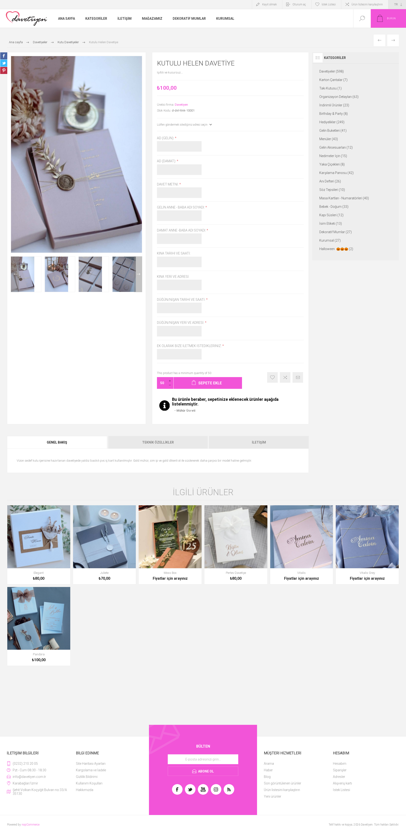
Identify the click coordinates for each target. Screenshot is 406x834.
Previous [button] (15, 274)
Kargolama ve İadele (91, 770)
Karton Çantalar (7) (333, 80)
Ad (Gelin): (166, 138)
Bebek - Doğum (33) (333, 206)
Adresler (339, 777)
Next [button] (138, 274)
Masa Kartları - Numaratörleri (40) (344, 198)
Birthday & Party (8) (333, 114)
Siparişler (340, 770)
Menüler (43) (328, 139)
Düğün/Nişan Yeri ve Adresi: (181, 323)
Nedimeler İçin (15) (333, 156)
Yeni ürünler (272, 796)
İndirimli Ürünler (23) (334, 105)
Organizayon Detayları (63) (339, 97)
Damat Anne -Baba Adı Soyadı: (182, 230)
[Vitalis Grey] (367, 544)
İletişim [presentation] (259, 442)
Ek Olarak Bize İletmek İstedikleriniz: (189, 346)
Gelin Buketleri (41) (333, 130)
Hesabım (339, 763)
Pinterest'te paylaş (3, 70)
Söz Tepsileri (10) (332, 190)
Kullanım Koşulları (89, 783)
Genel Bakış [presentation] (57, 442)
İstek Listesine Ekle (272, 377)
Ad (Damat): (167, 161)
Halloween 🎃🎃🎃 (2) (336, 249)
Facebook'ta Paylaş (3, 55)
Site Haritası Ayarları (90, 763)
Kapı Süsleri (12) (331, 215)
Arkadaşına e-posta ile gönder (298, 377)
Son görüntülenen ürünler (282, 783)
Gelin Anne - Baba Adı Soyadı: (181, 207)
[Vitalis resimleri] (301, 544)
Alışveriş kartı (342, 783)
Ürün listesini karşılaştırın (367, 4)
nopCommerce (30, 824)
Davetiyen (181, 104)
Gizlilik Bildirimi (87, 777)
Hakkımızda (84, 790)
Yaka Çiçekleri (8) (332, 164)
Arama (269, 763)
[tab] (57, 442)
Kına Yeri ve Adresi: (173, 276)
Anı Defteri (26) (330, 181)
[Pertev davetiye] (235, 544)
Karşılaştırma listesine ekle (285, 377)
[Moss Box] (170, 544)
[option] (26, 274)
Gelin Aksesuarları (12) (336, 147)
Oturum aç (299, 4)
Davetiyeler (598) (331, 71)
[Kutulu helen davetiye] (26, 274)
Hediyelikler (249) (331, 122)
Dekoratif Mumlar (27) (335, 232)
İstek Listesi (341, 790)
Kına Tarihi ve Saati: (174, 253)
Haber (268, 770)
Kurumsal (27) (330, 240)
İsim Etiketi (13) (330, 223)
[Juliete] (104, 544)
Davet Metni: (168, 184)
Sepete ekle (33, 571)
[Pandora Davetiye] (38, 626)
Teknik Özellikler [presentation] (158, 442)
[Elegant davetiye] (38, 544)
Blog (267, 777)
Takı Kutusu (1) (330, 88)
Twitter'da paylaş (3, 63)
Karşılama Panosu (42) (336, 173)
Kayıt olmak (269, 4)
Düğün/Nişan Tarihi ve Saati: (181, 299)
